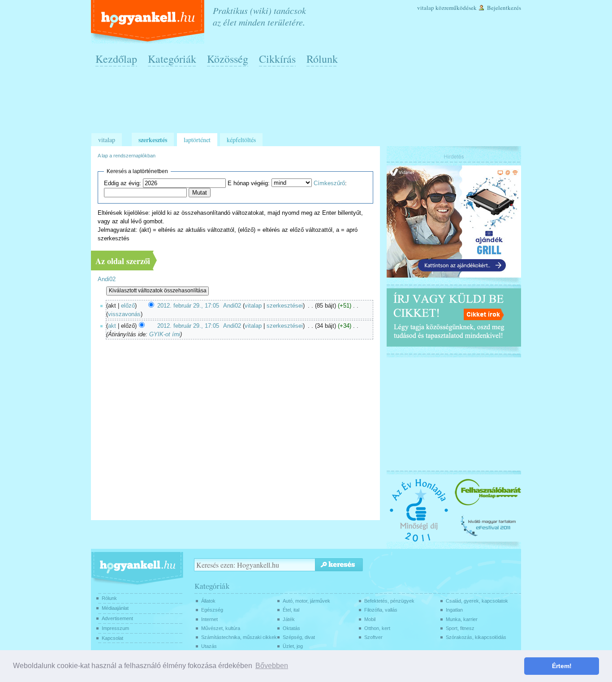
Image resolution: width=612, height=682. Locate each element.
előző (128, 306)
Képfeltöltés (241, 139)
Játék (289, 619)
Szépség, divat (299, 637)
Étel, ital (291, 609)
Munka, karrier (462, 619)
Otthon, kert (377, 628)
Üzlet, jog (293, 646)
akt (112, 326)
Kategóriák (172, 59)
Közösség (227, 59)
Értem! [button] (562, 665)
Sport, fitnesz (460, 628)
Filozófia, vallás (380, 609)
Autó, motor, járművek (306, 601)
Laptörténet (197, 139)
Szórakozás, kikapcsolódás (476, 637)
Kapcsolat (112, 638)
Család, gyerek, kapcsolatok (477, 601)
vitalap (253, 306)
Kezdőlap (116, 59)
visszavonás (124, 314)
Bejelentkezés (504, 8)
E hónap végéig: (249, 183)
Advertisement (117, 618)
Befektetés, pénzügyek (389, 601)
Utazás (209, 646)
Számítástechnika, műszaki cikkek (239, 637)
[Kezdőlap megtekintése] (148, 21)
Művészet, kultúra (220, 628)
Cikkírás (277, 59)
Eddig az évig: (122, 183)
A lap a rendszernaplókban (126, 155)
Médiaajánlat (115, 608)
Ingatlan (454, 609)
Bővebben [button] (271, 665)
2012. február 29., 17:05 (188, 306)
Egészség (212, 609)
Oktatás (291, 628)
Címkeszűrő (329, 183)
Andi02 (107, 279)
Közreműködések (456, 8)
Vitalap (425, 8)
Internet (209, 619)
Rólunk (322, 59)
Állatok (208, 601)
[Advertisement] (308, 103)
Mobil (369, 619)
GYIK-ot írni (164, 334)
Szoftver (373, 637)
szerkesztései (285, 306)
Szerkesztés (152, 139)
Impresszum (115, 628)
